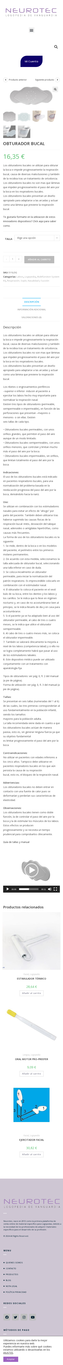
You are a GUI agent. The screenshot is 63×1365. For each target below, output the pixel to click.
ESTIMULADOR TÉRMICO (31, 978)
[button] (31, 30)
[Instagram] (24, 1317)
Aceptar (11, 1359)
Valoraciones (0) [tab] (31, 317)
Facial (26, 974)
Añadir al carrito (39, 259)
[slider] (28, 889)
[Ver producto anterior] (5, 79)
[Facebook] (7, 1317)
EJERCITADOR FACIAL (31, 1139)
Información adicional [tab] (31, 309)
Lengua (26, 1054)
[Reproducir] (7, 889)
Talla (8, 239)
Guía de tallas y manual (16, 842)
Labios (19, 276)
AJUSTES (8, 1352)
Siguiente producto (44, 79)
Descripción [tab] (31, 301)
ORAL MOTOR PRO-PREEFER (31, 1059)
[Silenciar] (49, 889)
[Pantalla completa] (55, 889)
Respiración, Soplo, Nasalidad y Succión (28, 280)
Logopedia (30, 276)
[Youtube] (32, 1317)
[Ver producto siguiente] (57, 79)
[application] (31, 870)
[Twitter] (15, 1317)
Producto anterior (18, 79)
